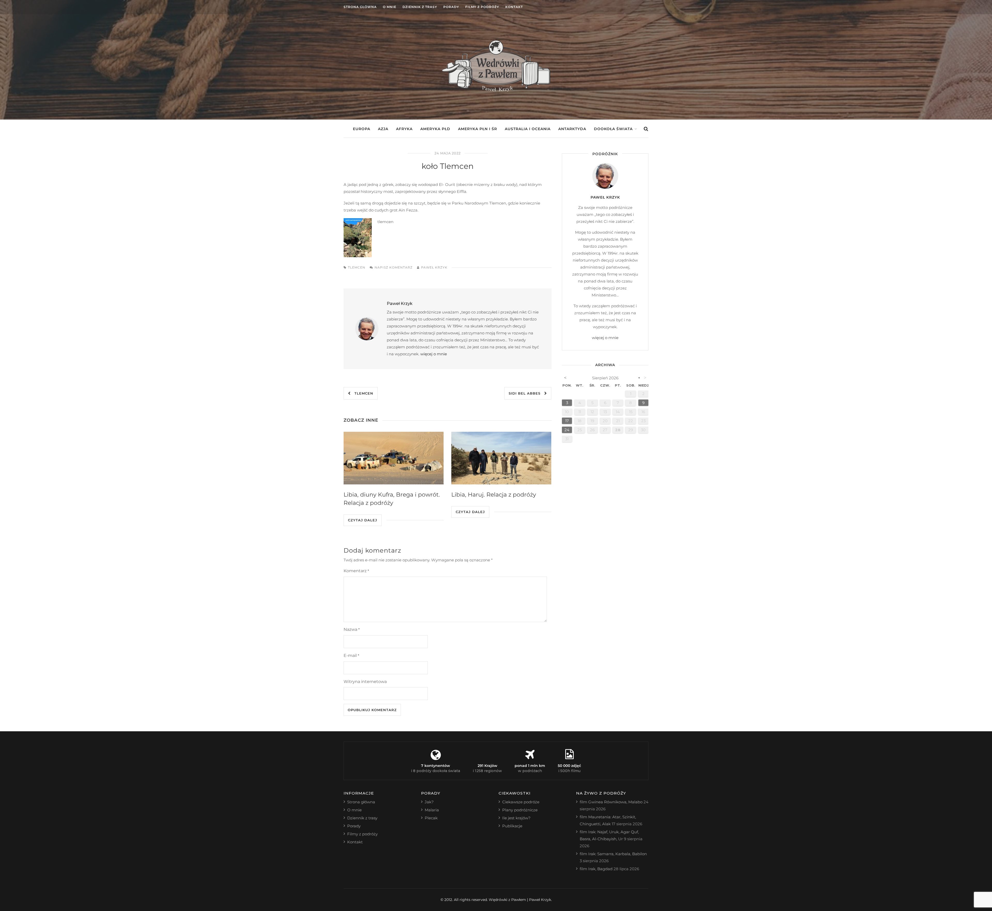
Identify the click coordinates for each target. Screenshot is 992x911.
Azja (383, 129)
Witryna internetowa (365, 681)
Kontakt (514, 7)
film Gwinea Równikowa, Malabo (611, 801)
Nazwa (352, 629)
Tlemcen (362, 393)
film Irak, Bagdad (596, 868)
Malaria (432, 809)
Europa (361, 129)
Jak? (429, 801)
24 (566, 429)
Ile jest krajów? (516, 817)
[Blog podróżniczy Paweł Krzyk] (496, 90)
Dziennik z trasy (419, 7)
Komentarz (356, 570)
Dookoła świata (613, 129)
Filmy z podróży (482, 7)
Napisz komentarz (394, 267)
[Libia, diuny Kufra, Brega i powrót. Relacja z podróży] (394, 458)
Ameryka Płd (435, 129)
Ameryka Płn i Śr (477, 129)
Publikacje (512, 825)
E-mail (351, 655)
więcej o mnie (433, 353)
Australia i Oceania (528, 129)
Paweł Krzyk (434, 267)
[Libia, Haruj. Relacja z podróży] (501, 458)
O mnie (389, 7)
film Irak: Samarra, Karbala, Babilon (613, 853)
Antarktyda (572, 129)
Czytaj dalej (362, 520)
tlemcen (356, 267)
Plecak (431, 817)
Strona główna (360, 7)
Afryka (404, 129)
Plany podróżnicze (520, 809)
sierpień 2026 (605, 377)
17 (567, 420)
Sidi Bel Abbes (526, 393)
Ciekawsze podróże (520, 801)
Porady (451, 7)
